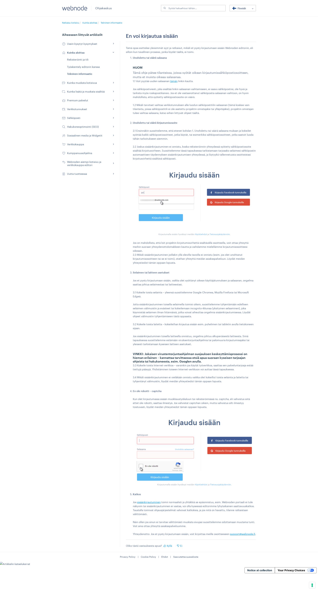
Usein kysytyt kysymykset (82, 43)
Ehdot (164, 556)
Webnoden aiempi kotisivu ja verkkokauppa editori (84, 163)
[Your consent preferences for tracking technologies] (312, 585)
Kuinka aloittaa (89, 22)
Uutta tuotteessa (77, 173)
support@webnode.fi (242, 533)
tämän (174, 81)
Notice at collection (259, 570)
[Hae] (164, 8)
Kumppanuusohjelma (79, 153)
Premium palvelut (77, 100)
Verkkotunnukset (77, 109)
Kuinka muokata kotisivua (82, 82)
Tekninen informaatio (111, 22)
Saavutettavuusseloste (185, 556)
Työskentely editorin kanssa (83, 66)
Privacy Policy (127, 556)
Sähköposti (73, 117)
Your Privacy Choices (291, 570)
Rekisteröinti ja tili (77, 59)
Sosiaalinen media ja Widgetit (84, 135)
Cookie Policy (148, 556)
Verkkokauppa (75, 144)
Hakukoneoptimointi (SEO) (83, 126)
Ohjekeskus (103, 8)
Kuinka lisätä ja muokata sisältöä (86, 91)
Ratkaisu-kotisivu (71, 22)
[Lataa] (153, 260)
